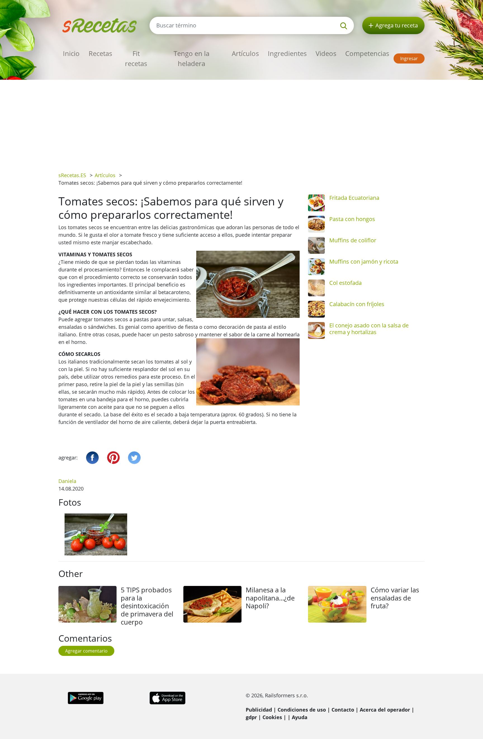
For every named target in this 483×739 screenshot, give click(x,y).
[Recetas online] (99, 25)
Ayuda (299, 717)
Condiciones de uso (302, 709)
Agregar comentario (86, 651)
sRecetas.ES (72, 175)
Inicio (71, 53)
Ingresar (409, 58)
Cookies (272, 717)
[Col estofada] (316, 288)
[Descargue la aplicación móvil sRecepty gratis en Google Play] (86, 697)
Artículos (245, 53)
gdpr (251, 717)
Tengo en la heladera (191, 58)
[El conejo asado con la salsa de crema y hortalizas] (316, 330)
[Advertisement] (241, 122)
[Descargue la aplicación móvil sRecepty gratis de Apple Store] (167, 697)
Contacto (343, 709)
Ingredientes (287, 53)
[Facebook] (92, 457)
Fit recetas (136, 58)
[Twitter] (134, 457)
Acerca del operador (385, 709)
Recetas (100, 53)
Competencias (367, 53)
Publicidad (259, 709)
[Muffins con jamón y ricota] (316, 266)
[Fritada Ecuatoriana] (316, 202)
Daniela (67, 481)
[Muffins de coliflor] (316, 245)
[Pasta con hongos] (316, 224)
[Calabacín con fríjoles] (316, 309)
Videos (326, 53)
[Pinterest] (113, 457)
